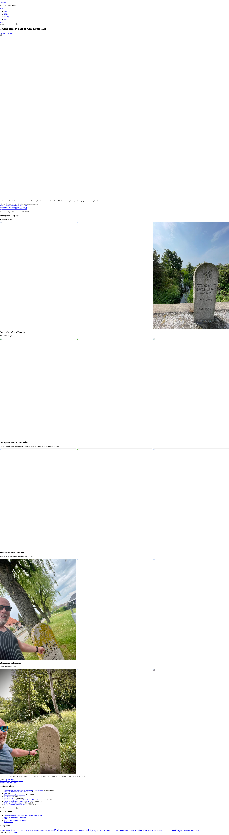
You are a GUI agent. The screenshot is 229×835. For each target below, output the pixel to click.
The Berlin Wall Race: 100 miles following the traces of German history (24, 790)
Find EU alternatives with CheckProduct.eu (16, 804)
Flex (46, 830)
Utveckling (175, 830)
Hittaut (5, 793)
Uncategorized (167, 830)
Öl (198, 830)
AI (0, 830)
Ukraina (160, 830)
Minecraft (99, 830)
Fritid (7, 779)
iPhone (75, 830)
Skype (132, 830)
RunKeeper (125, 830)
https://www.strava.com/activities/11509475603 (13, 205)
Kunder (82, 830)
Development (7, 16)
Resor (119, 830)
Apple (7, 830)
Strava (149, 830)
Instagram (70, 830)
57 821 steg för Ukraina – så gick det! (14, 803)
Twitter (154, 830)
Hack (65, 830)
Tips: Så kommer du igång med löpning (15, 795)
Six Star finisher (8, 796)
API (3, 830)
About (5, 13)
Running (6, 18)
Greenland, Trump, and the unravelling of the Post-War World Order (23, 800)
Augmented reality (20, 830)
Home (5, 11)
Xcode (196, 830)
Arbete (12, 830)
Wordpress (187, 830)
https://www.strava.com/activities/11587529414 (13, 207)
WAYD (182, 830)
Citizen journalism (31, 830)
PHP (103, 830)
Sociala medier (140, 830)
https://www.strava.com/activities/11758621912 (13, 209)
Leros (86, 830)
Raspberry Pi (114, 830)
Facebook (40, 830)
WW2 (5, 19)
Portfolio (6, 14)
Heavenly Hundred (9, 798)
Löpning (11, 779)
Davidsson (3, 2)
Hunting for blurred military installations (15, 791)
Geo (62, 830)
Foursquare (50, 830)
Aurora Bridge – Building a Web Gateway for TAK (18, 801)
